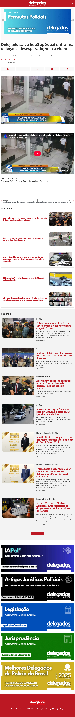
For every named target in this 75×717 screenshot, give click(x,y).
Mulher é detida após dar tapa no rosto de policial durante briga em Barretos (54, 355)
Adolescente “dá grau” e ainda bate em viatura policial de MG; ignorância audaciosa (53, 412)
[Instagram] (50, 709)
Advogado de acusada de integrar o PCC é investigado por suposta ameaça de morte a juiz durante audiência (25, 299)
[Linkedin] (58, 709)
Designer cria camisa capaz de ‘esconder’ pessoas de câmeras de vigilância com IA (23, 239)
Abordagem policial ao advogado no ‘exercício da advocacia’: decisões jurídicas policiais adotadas (54, 384)
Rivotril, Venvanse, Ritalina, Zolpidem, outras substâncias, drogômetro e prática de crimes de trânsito (53, 507)
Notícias (39, 319)
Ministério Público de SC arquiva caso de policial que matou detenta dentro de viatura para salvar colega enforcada (23, 259)
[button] (8, 69)
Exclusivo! (40, 377)
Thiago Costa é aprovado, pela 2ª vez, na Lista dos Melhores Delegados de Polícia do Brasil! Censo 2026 (53, 472)
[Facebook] (53, 709)
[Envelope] (60, 709)
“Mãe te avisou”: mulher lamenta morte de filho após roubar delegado (24, 279)
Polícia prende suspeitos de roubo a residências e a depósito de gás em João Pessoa (54, 325)
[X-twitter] (55, 709)
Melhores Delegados (44, 433)
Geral (46, 499)
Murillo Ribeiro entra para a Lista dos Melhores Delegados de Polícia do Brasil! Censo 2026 (54, 439)
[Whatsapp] (63, 709)
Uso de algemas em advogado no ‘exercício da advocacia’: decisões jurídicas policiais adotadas (25, 219)
